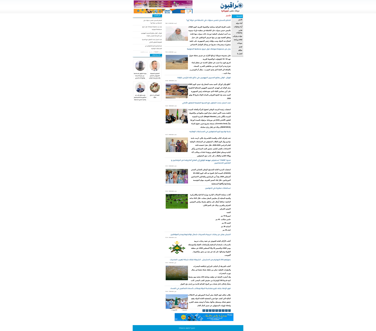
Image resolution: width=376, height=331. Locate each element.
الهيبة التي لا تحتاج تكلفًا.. (155, 96)
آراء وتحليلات (238, 27)
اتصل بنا (239, 53)
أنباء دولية (239, 23)
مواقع (240, 50)
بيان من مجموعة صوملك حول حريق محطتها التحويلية (209, 49)
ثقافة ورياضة (238, 39)
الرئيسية (239, 16)
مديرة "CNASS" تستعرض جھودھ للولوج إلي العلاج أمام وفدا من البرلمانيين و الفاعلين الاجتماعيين (201, 161)
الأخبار (240, 20)
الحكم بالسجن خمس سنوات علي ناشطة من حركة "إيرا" (208, 20)
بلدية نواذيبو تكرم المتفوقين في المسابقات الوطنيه (210, 132)
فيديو (240, 46)
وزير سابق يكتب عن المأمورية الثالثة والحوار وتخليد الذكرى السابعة (140, 98)
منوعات (239, 43)
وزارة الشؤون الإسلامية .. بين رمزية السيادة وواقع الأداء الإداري (140, 76)
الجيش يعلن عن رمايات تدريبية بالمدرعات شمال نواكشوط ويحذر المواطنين (200, 235)
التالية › (184, 310)
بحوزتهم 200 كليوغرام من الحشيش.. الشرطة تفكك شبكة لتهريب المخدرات (200, 260)
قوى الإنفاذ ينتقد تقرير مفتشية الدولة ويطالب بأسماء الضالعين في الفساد (200, 289)
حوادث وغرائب (237, 36)
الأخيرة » (174, 310)
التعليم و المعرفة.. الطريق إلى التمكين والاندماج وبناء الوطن (154, 76)
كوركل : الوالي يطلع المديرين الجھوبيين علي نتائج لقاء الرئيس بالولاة (204, 78)
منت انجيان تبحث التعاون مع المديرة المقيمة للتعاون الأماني (206, 103)
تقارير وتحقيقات (239, 31)
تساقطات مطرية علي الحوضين (218, 188)
